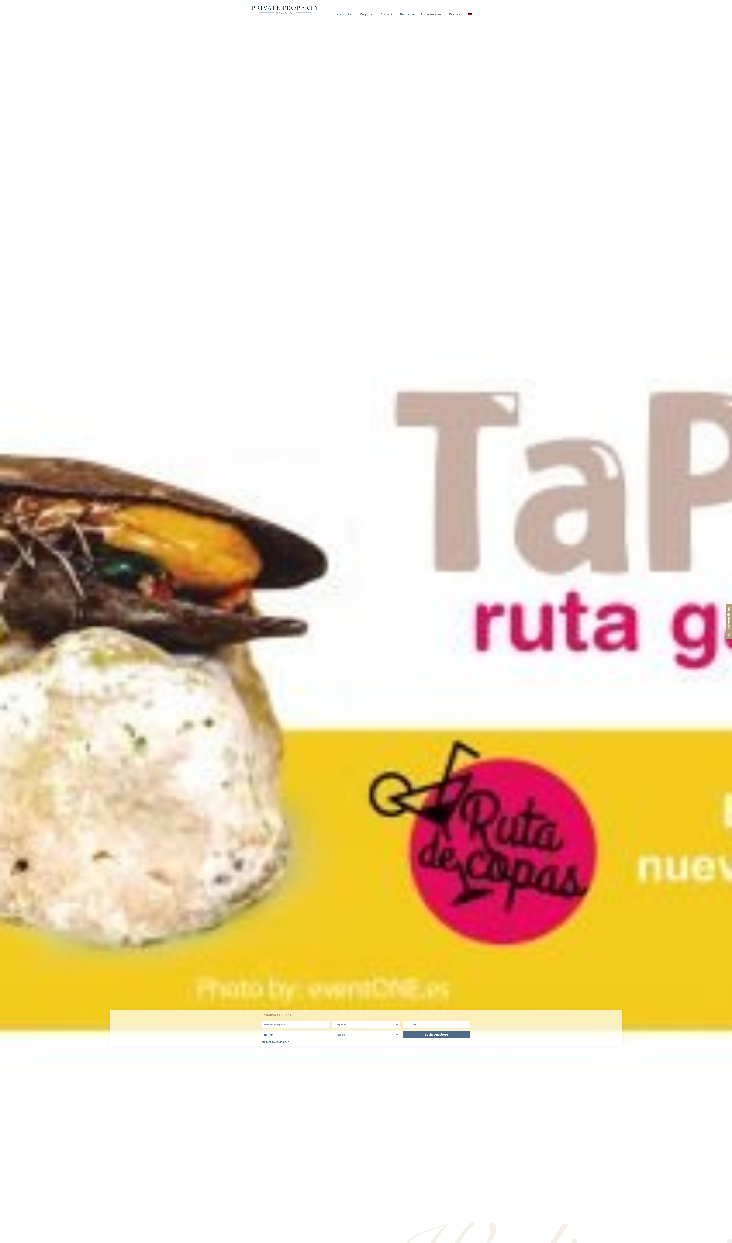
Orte (413, 1024)
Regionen (367, 14)
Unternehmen (432, 14)
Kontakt (455, 14)
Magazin (387, 14)
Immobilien (344, 14)
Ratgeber (407, 14)
